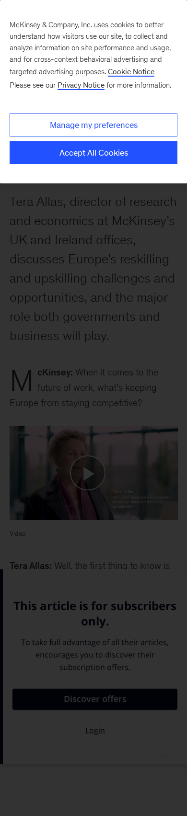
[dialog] (93, 91)
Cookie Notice (131, 72)
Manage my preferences (94, 125)
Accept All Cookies (93, 153)
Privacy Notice (81, 85)
